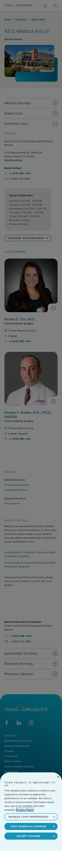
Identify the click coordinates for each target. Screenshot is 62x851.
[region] (31, 811)
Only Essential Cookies (28, 826)
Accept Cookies (29, 836)
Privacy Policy (25, 809)
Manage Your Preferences (29, 816)
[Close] (58, 776)
